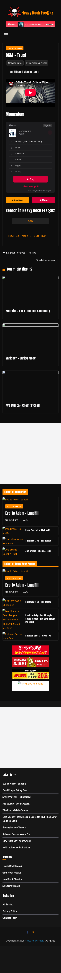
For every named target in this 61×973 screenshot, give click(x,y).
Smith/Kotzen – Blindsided (38, 540)
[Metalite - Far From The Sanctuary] (30, 278)
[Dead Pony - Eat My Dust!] (13, 531)
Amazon (18, 200)
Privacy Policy (10, 911)
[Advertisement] (30, 453)
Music (45, 200)
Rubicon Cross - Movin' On (38, 635)
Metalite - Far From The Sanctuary (28, 310)
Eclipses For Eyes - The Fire (21, 252)
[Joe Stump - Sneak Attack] (13, 551)
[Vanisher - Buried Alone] (30, 325)
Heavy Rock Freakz (14, 48)
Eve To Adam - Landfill (21, 513)
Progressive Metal (37, 62)
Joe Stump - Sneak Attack (38, 551)
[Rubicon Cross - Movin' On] (13, 636)
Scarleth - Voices (45, 260)
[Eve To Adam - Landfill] (30, 499)
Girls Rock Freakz (12, 872)
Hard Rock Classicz (12, 879)
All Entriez (8, 904)
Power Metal (15, 62)
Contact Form (10, 917)
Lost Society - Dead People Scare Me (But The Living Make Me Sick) (40, 619)
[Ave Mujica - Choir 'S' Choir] (30, 372)
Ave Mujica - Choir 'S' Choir (23, 405)
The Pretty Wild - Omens (15, 810)
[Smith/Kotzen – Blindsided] (13, 541)
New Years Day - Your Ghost (17, 840)
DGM (30, 221)
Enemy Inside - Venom (14, 827)
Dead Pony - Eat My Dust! (37, 530)
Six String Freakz (11, 885)
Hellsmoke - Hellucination (16, 847)
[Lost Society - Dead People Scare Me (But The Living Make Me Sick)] (13, 619)
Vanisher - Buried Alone (21, 358)
